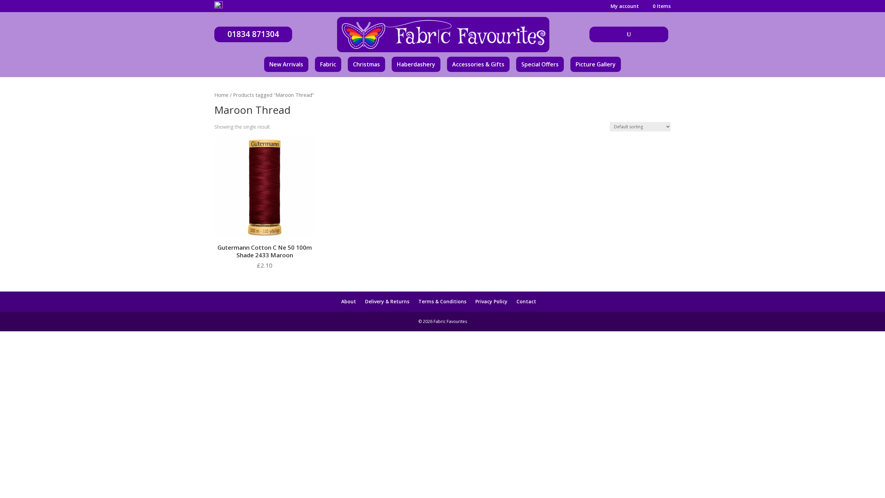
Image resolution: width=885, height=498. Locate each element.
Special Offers (540, 64)
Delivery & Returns (387, 301)
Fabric (328, 64)
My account (625, 6)
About (348, 301)
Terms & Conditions (442, 301)
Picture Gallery (596, 64)
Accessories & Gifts (478, 64)
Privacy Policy (491, 301)
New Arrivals (286, 64)
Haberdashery (416, 64)
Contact (526, 301)
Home (221, 94)
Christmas (366, 64)
